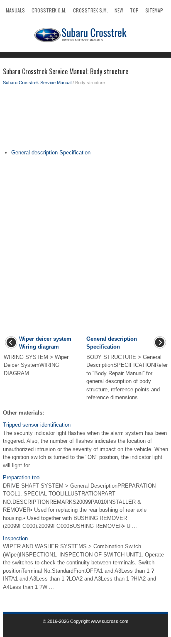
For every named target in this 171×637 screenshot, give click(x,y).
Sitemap (154, 10)
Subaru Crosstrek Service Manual (37, 82)
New (119, 10)
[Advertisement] (85, 119)
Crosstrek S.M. (90, 10)
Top (134, 10)
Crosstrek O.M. (49, 10)
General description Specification (50, 152)
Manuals (15, 10)
